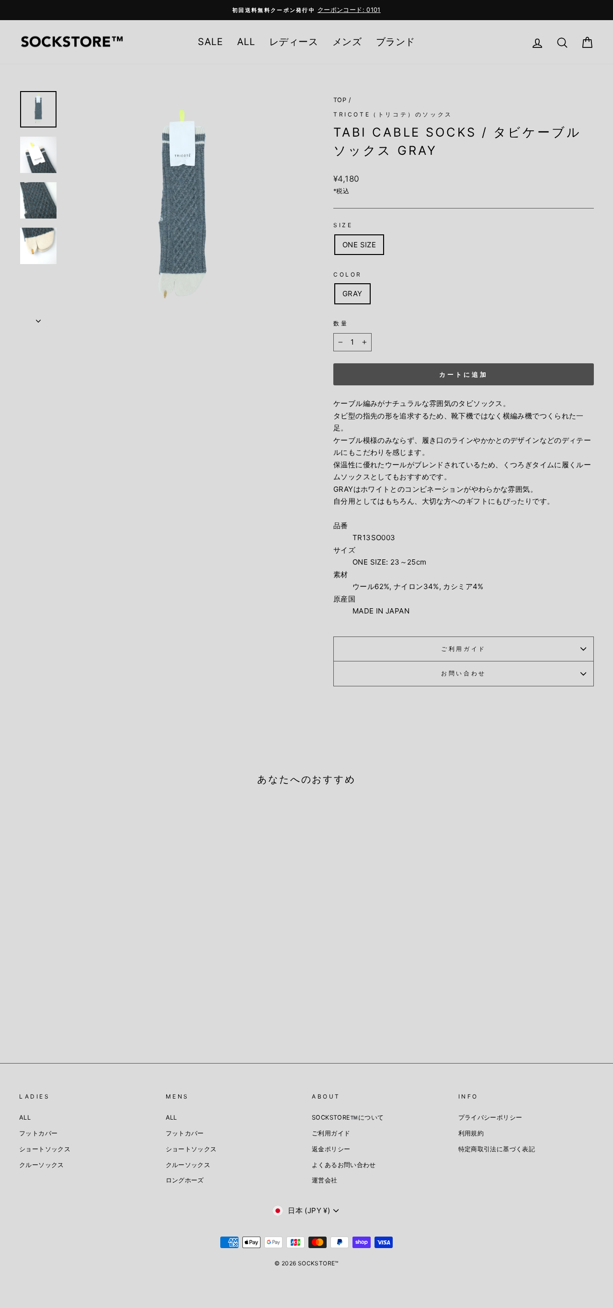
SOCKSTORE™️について (348, 1117)
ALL (246, 41)
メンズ (347, 41)
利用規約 (471, 1133)
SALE (210, 41)
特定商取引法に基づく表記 (496, 1149)
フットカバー (38, 1133)
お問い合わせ (463, 673)
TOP (339, 100)
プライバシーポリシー (490, 1117)
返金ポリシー (331, 1149)
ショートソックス (44, 1149)
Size (342, 225)
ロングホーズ (185, 1180)
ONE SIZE (359, 244)
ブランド (395, 41)
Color (347, 274)
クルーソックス (41, 1165)
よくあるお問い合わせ (344, 1165)
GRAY (352, 293)
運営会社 (325, 1180)
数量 (340, 323)
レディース (293, 41)
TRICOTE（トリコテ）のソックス (393, 114)
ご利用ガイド (463, 648)
